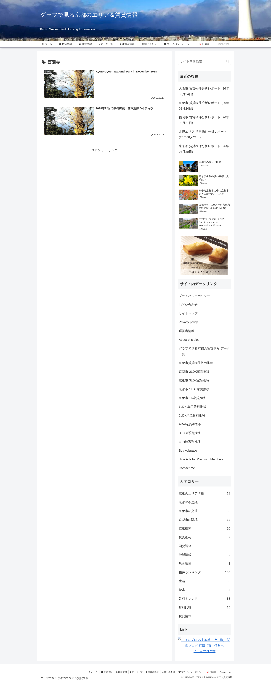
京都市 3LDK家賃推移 (194, 380)
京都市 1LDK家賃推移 (194, 389)
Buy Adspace (188, 450)
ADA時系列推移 (190, 424)
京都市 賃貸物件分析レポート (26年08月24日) (204, 105)
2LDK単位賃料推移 (192, 415)
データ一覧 (137, 672)
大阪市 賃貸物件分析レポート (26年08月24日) (204, 91)
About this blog (189, 339)
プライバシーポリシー (194, 296)
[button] (227, 61)
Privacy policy (188, 322)
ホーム (94, 672)
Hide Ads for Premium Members (201, 459)
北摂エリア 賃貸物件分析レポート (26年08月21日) (203, 134)
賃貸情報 (107, 672)
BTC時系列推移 (190, 433)
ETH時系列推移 (190, 441)
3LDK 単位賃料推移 (192, 406)
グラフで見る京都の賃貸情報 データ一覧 (204, 351)
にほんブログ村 (204, 651)
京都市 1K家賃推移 (192, 398)
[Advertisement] (73, 175)
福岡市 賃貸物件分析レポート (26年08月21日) (204, 120)
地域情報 (122, 672)
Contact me (187, 468)
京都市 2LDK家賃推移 (194, 371)
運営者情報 (186, 331)
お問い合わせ (188, 304)
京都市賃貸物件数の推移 (196, 363)
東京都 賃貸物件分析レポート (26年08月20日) (204, 148)
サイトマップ (188, 313)
